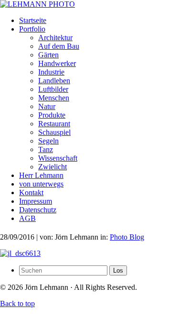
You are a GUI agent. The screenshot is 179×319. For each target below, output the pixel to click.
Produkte (51, 115)
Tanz (45, 149)
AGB (27, 218)
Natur (46, 106)
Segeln (48, 141)
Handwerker (57, 63)
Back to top (17, 303)
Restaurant (54, 124)
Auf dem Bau (58, 46)
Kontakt (31, 192)
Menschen (53, 98)
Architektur (55, 37)
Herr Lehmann (41, 175)
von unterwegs (41, 184)
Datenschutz (37, 210)
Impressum (35, 201)
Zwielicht (52, 167)
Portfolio (32, 29)
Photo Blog (127, 237)
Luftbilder (53, 89)
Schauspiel (54, 132)
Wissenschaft (57, 158)
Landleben (54, 81)
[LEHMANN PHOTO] (37, 4)
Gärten (48, 55)
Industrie (51, 72)
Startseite (32, 20)
